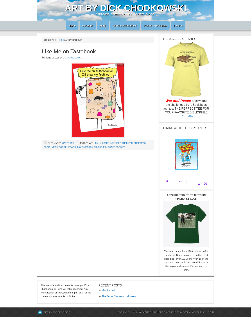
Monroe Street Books (125, 25)
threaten (127, 143)
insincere (115, 143)
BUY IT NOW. (186, 116)
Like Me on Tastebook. (69, 51)
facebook (87, 147)
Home (71, 25)
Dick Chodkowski (72, 58)
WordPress (198, 312)
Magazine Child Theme (151, 312)
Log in (210, 312)
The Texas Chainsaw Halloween (119, 296)
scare (105, 143)
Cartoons (86, 25)
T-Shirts (177, 25)
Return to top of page (57, 312)
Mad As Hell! (108, 290)
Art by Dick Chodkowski (125, 8)
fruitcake (109, 147)
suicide (98, 147)
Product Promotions (154, 25)
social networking (70, 147)
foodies (120, 147)
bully (98, 143)
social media (51, 147)
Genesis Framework (178, 312)
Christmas (140, 143)
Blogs (101, 25)
